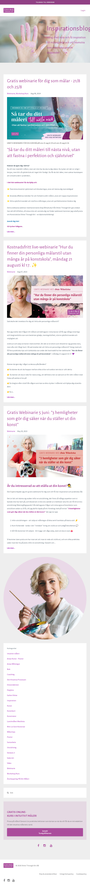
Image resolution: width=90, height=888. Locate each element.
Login (83, 10)
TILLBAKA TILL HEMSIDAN (45, 2)
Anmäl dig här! (13, 221)
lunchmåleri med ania (16, 721)
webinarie (11, 93)
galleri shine (12, 695)
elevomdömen (13, 685)
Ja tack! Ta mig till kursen (45, 832)
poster (10, 737)
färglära (10, 690)
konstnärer (11, 716)
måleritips (11, 732)
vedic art (10, 758)
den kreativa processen (16, 679)
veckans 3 (11, 753)
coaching (11, 674)
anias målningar (13, 664)
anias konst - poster (15, 658)
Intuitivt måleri (13, 653)
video (9, 763)
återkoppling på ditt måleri (18, 779)
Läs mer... (11, 231)
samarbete (11, 742)
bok (8, 669)
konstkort (11, 711)
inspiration (11, 700)
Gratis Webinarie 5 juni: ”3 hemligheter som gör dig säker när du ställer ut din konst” (42, 418)
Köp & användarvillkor (48, 874)
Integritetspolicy (66, 874)
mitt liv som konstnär (16, 726)
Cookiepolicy (81, 874)
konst (9, 706)
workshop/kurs (22, 93)
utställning (11, 747)
